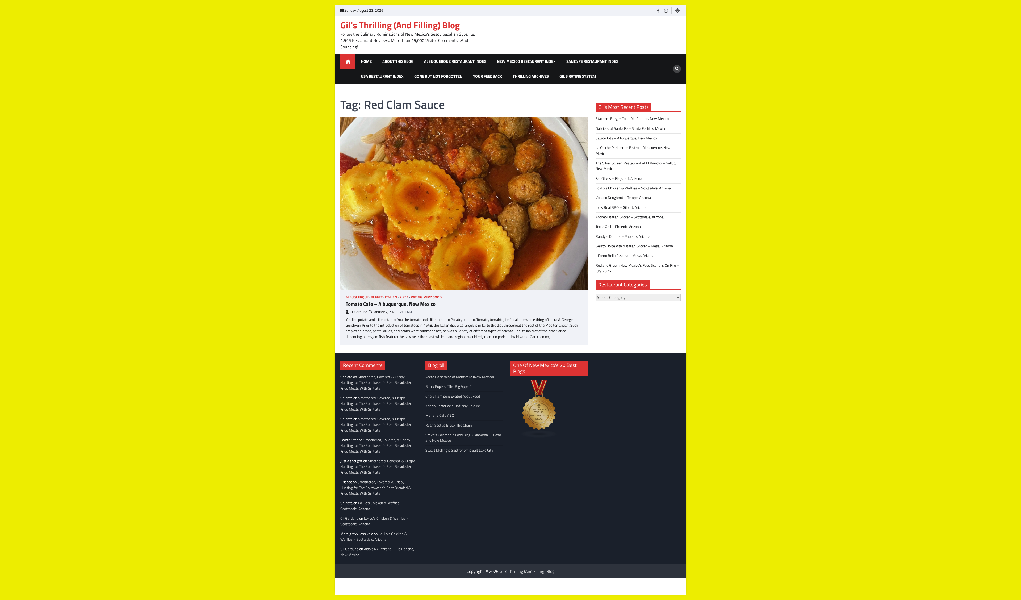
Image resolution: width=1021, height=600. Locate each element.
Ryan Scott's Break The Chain (448, 425)
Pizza (403, 297)
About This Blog (397, 61)
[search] (677, 69)
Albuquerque (357, 297)
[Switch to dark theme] (677, 10)
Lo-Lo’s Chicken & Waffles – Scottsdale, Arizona (633, 188)
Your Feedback (487, 76)
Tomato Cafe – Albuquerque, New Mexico (391, 304)
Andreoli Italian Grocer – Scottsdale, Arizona (630, 217)
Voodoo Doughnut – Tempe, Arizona (623, 198)
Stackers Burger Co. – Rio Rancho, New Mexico (632, 119)
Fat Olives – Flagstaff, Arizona (619, 178)
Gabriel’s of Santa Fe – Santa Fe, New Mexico (631, 128)
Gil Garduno (358, 311)
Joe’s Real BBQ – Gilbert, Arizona (621, 207)
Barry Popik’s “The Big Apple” (448, 386)
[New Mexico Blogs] (539, 436)
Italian (391, 297)
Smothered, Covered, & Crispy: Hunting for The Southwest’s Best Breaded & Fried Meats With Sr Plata (375, 382)
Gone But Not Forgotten (438, 76)
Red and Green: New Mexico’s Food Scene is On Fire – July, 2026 (637, 268)
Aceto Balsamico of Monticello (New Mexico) (459, 377)
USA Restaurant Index (382, 76)
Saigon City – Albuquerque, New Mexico (626, 138)
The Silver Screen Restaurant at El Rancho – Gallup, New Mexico (636, 166)
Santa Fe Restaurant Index (592, 61)
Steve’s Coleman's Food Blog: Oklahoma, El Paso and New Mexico (463, 437)
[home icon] (347, 61)
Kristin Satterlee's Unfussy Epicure (452, 406)
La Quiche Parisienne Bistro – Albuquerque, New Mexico (633, 150)
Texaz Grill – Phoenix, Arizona (618, 227)
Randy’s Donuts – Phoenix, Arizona (623, 236)
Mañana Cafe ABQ (439, 415)
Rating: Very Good (426, 297)
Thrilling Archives (531, 76)
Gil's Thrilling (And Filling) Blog (400, 25)
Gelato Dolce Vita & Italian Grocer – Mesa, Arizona (634, 246)
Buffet (377, 297)
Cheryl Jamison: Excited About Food (452, 396)
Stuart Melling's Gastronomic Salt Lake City (459, 450)
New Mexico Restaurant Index (526, 61)
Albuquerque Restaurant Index (455, 61)
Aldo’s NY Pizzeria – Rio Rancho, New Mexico (377, 551)
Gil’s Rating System (577, 76)
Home (366, 61)
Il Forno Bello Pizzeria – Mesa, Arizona (625, 256)
